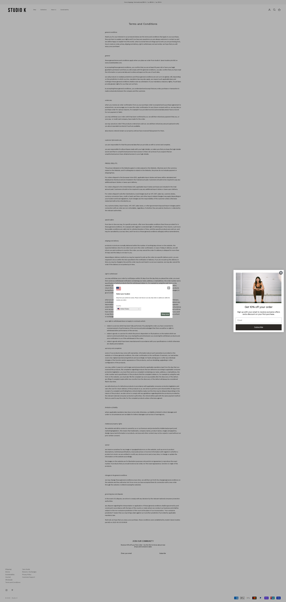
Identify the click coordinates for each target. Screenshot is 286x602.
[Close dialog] (281, 273)
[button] (169, 288)
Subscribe (258, 327)
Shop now (165, 314)
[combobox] (123, 309)
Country (118, 306)
